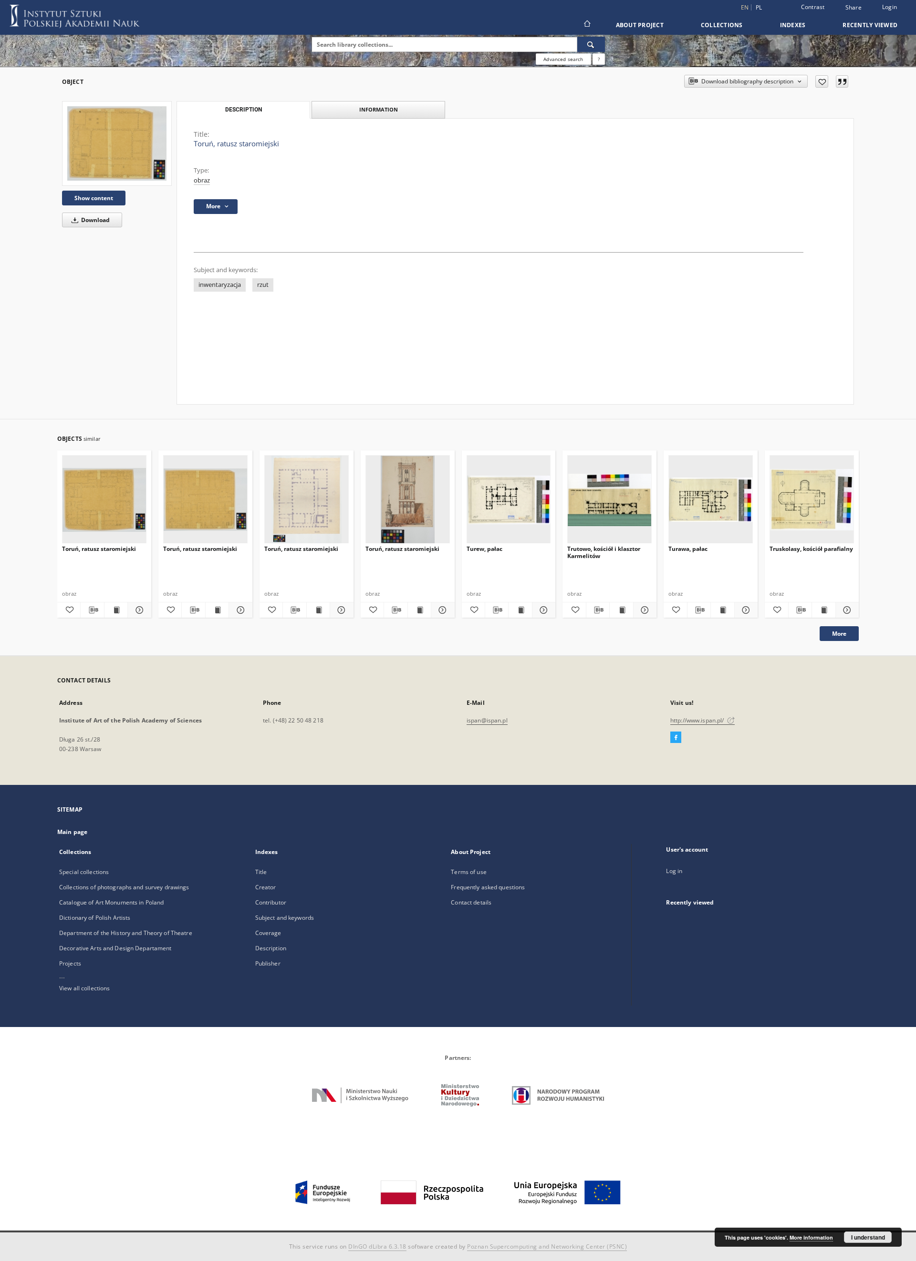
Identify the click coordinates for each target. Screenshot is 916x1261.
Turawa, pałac (688, 549)
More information (811, 1237)
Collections (722, 25)
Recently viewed (870, 25)
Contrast (813, 7)
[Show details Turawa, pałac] (744, 610)
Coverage (268, 933)
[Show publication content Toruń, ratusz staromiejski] (115, 610)
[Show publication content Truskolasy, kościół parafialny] (823, 610)
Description (270, 948)
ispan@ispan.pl (487, 720)
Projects (70, 963)
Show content (93, 198)
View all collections (84, 988)
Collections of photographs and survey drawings (124, 887)
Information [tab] (378, 109)
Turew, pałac (484, 549)
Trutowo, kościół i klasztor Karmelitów (603, 552)
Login (889, 7)
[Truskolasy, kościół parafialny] (812, 500)
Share (853, 7)
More (839, 634)
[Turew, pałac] (509, 500)
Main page (72, 832)
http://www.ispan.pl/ (698, 720)
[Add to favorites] (821, 81)
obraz (202, 180)
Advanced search (563, 59)
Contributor (270, 902)
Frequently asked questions (488, 887)
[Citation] (842, 81)
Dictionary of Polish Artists (94, 918)
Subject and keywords (284, 918)
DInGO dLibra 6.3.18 (377, 1246)
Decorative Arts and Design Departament (115, 948)
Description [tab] (243, 109)
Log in (674, 871)
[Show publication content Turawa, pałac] (722, 610)
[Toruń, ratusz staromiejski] (117, 143)
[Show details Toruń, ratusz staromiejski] (137, 610)
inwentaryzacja (219, 285)
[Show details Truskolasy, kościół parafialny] (845, 610)
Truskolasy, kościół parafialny (811, 549)
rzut (263, 285)
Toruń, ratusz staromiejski (99, 549)
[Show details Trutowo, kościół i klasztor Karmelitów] (643, 610)
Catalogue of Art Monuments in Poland (111, 902)
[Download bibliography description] (92, 610)
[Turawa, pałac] (710, 500)
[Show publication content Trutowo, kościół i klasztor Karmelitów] (621, 610)
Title (261, 872)
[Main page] (586, 24)
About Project (640, 25)
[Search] (591, 44)
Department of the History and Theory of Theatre (125, 933)
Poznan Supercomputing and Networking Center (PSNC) (547, 1246)
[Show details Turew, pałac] (542, 610)
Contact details (471, 902)
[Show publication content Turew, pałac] (520, 610)
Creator (265, 887)
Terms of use (468, 872)
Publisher (268, 963)
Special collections (84, 872)
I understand (868, 1237)
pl (759, 7)
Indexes (793, 25)
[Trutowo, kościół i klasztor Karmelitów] (609, 500)
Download (95, 220)
